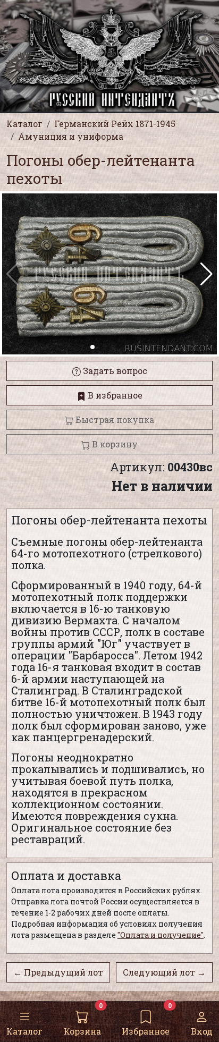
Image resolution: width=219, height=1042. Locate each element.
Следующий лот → (164, 972)
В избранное (114, 395)
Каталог (24, 1031)
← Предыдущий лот (58, 972)
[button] (206, 274)
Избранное (146, 1031)
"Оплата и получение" (160, 935)
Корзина (82, 1031)
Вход (202, 1031)
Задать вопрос (114, 370)
